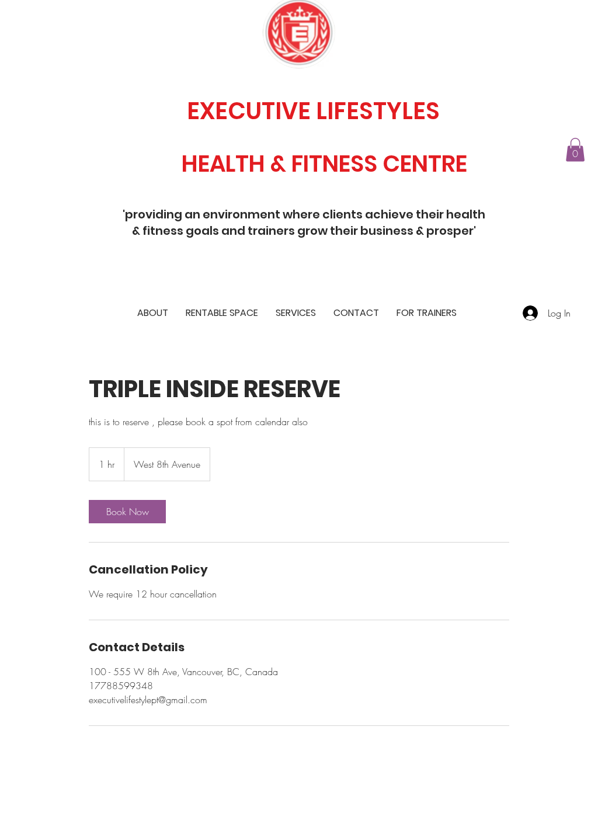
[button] (575, 150)
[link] (127, 511)
